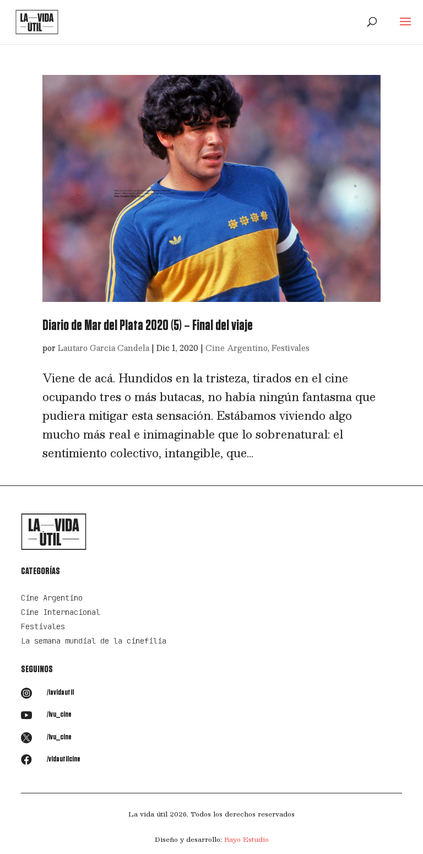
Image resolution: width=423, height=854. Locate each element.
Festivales (291, 347)
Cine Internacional (60, 612)
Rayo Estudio (246, 839)
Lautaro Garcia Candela (103, 347)
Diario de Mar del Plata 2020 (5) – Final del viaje (147, 325)
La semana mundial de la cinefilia (93, 641)
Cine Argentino (236, 347)
